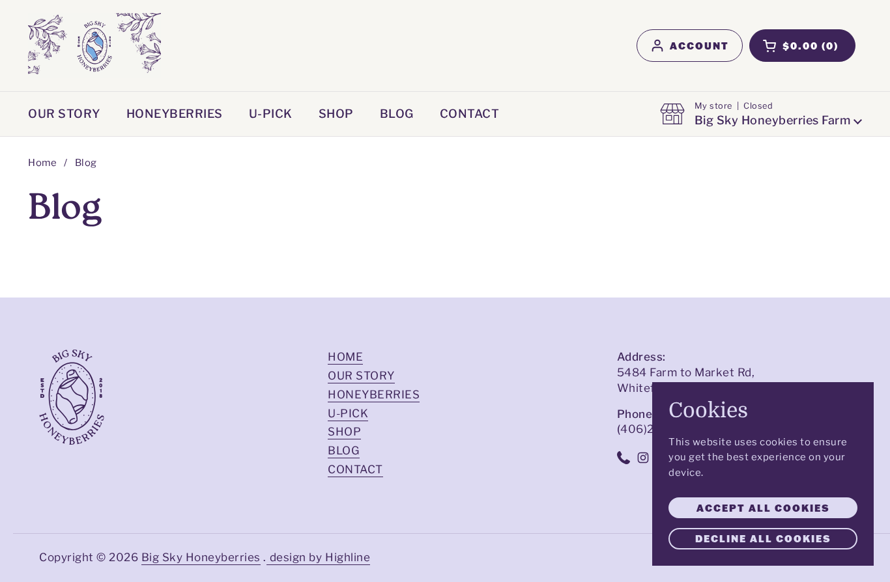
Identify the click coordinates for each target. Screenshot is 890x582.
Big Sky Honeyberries (201, 557)
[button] (802, 45)
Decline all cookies (763, 538)
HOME (345, 356)
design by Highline (320, 557)
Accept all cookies (763, 507)
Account (699, 45)
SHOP (344, 431)
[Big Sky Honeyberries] (94, 45)
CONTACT (355, 469)
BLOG (344, 450)
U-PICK (348, 413)
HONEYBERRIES (374, 394)
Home (42, 163)
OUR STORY (361, 375)
